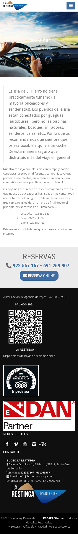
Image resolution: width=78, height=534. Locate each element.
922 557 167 (26, 266)
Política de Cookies (59, 526)
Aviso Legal (14, 526)
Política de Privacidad (35, 526)
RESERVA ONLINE (41, 275)
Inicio (29, 49)
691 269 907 (56, 266)
